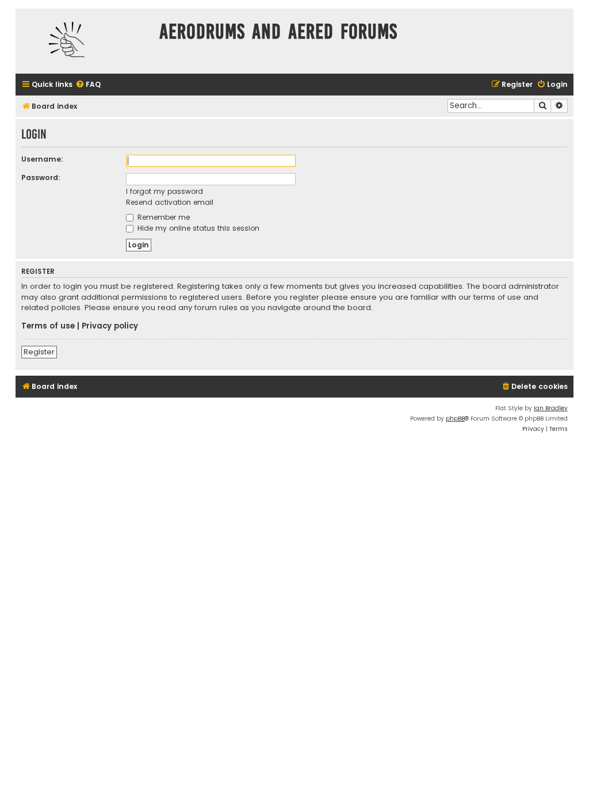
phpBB (455, 418)
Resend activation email (169, 202)
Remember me (162, 217)
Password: (40, 177)
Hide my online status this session (197, 228)
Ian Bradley (551, 408)
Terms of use (48, 326)
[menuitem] (88, 85)
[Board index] (84, 41)
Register (39, 351)
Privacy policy (110, 326)
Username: (42, 159)
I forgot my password (164, 191)
